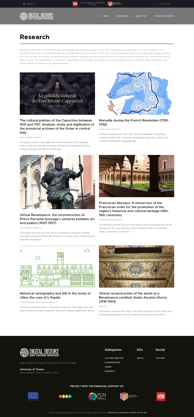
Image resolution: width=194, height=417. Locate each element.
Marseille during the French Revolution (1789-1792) (134, 122)
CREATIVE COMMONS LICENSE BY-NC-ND (127, 412)
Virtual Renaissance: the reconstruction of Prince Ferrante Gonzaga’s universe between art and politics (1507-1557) (57, 219)
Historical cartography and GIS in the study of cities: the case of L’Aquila (55, 295)
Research (37, 137)
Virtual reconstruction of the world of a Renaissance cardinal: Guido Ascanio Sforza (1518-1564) (133, 297)
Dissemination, (26, 137)
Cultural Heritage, (107, 220)
